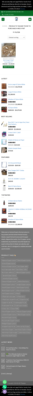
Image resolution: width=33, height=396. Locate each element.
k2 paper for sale (24, 299)
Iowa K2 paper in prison (8, 293)
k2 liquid (17, 293)
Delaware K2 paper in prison (9, 281)
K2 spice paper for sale (7, 305)
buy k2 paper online (23, 266)
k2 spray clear (5, 308)
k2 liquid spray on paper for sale (10, 299)
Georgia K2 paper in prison (23, 284)
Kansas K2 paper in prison (8, 311)
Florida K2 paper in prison (8, 284)
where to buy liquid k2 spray (9, 335)
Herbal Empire (14, 232)
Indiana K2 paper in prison (22, 290)
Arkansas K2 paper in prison (9, 266)
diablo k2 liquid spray (23, 281)
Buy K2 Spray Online (22, 269)
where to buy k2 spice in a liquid (23, 329)
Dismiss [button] (22, 9)
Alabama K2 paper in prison (9, 260)
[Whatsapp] (5, 382)
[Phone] (5, 387)
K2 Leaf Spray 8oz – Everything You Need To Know (17, 348)
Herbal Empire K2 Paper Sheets (16, 366)
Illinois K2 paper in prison (8, 290)
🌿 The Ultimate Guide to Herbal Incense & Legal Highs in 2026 (16, 355)
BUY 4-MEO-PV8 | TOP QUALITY (8, 61)
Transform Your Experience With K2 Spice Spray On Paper (17, 361)
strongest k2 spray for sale (8, 326)
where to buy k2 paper (7, 329)
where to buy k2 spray (24, 332)
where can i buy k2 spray (23, 326)
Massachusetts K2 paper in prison (10, 320)
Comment (8, 368)
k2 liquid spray (21, 296)
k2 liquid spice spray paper (8, 296)
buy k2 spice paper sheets (8, 269)
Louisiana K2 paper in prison (9, 314)
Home (4, 26)
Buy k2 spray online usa (8, 272)
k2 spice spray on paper (21, 305)
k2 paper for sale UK (7, 302)
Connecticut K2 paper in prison (9, 278)
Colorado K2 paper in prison (9, 275)
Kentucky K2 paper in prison (24, 311)
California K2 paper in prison (22, 272)
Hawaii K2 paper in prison (8, 287)
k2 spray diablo (15, 308)
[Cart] (30, 19)
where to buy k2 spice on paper (10, 332)
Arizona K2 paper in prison (8, 263)
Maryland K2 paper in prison (9, 317)
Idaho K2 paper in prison (22, 287)
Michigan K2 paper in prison (9, 323)
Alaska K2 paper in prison (24, 260)
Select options (8, 66)
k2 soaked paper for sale (20, 302)
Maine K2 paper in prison (24, 314)
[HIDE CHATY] (5, 392)
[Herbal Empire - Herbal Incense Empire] (16, 19)
